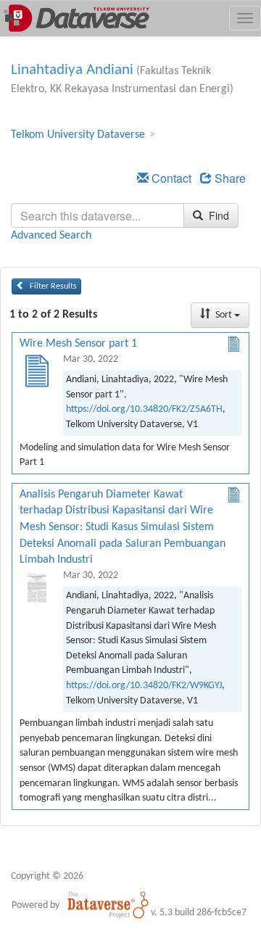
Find (217, 215)
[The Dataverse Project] (108, 905)
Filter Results (52, 286)
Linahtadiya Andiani (72, 70)
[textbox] (97, 215)
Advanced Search (51, 235)
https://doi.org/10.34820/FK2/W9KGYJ (144, 685)
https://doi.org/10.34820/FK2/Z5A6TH (144, 409)
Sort (223, 315)
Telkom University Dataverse (78, 135)
